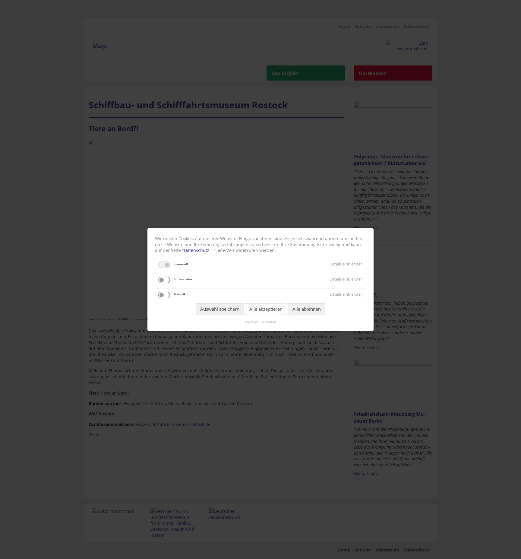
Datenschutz (196, 250)
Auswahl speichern (219, 309)
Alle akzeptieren (266, 309)
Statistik (179, 294)
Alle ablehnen (306, 309)
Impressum (251, 321)
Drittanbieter (182, 279)
